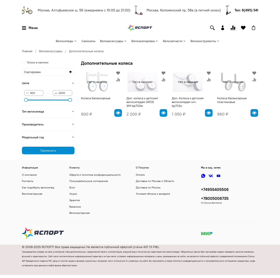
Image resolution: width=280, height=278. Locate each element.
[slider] (26, 100)
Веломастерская (32, 193)
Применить (48, 150)
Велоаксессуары (111, 41)
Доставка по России (148, 187)
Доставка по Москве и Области (155, 181)
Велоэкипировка (143, 41)
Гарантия (74, 200)
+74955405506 (215, 189)
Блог (72, 187)
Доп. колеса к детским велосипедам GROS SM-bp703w (142, 102)
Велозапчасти (172, 41)
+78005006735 (215, 198)
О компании (29, 174)
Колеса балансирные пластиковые (232, 100)
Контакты (28, 181)
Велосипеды (64, 41)
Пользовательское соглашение (88, 181)
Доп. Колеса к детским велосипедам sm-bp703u (188, 102)
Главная (27, 51)
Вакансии (75, 206)
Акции (73, 193)
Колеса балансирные (95, 98)
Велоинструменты (203, 41)
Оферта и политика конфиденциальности (95, 174)
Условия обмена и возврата (153, 193)
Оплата (140, 174)
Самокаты (88, 41)
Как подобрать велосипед (38, 187)
